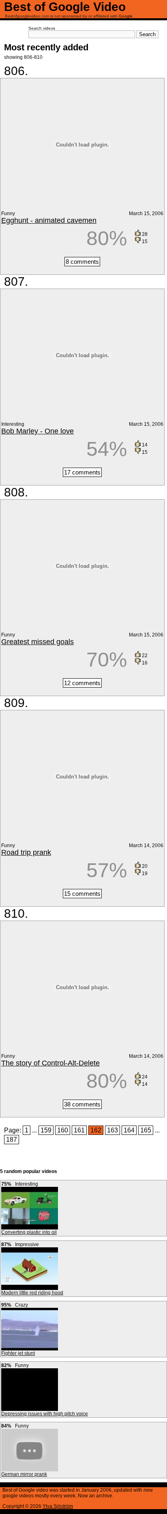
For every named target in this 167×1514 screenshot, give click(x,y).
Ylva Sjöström (58, 1506)
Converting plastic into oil (29, 1232)
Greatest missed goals (37, 642)
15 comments (82, 893)
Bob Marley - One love (37, 431)
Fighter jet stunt (18, 1353)
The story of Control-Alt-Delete (50, 1063)
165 (145, 1130)
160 (62, 1130)
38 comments (82, 1104)
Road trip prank (26, 852)
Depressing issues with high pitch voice (44, 1414)
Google (126, 16)
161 (79, 1130)
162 (95, 1130)
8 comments (82, 261)
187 (11, 1139)
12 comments (82, 682)
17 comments (82, 472)
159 (46, 1130)
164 (129, 1130)
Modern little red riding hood (32, 1293)
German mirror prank (24, 1474)
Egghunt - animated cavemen (48, 220)
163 (112, 1130)
